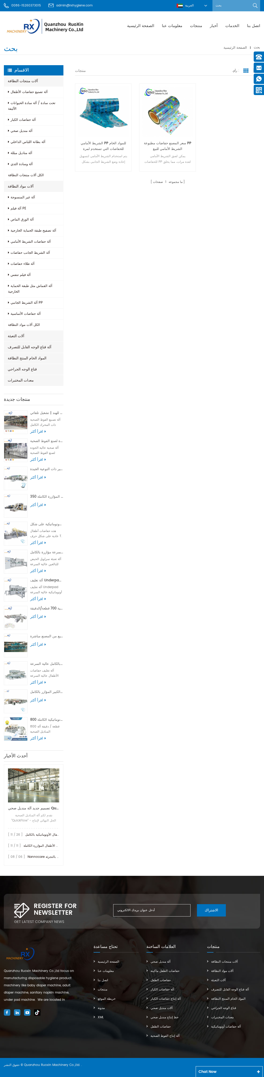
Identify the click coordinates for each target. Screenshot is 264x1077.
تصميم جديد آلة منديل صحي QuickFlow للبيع (33, 808)
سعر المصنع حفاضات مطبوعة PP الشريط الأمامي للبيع (167, 146)
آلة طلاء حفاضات (23, 264)
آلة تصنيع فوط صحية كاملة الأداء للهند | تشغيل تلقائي (46, 413)
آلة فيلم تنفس (21, 275)
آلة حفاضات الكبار (23, 120)
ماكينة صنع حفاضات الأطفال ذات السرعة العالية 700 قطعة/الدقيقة (46, 608)
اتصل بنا (253, 26)
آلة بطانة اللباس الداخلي (28, 142)
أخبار (214, 26)
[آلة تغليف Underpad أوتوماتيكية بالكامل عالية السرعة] (16, 589)
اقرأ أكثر (36, 432)
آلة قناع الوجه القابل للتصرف (29, 347)
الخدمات (232, 26)
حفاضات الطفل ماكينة (165, 971)
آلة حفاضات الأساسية (26, 314)
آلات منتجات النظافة (23, 81)
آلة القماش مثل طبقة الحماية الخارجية (30, 288)
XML (101, 1017)
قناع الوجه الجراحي (22, 369)
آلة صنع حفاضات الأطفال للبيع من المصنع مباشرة (46, 636)
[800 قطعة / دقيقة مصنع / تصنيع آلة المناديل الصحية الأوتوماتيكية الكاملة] (16, 729)
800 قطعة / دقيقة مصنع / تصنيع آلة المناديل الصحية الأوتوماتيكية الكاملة (46, 720)
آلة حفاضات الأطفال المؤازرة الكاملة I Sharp (53, 845)
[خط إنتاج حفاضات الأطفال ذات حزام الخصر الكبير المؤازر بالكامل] (16, 701)
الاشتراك (211, 910)
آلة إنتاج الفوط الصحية (165, 1035)
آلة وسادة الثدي (22, 164)
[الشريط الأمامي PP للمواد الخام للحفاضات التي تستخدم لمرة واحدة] (103, 111)
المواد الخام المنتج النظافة (27, 358)
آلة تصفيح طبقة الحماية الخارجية (33, 230)
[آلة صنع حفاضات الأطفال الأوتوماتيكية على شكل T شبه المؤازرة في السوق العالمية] (16, 533)
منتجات (196, 26)
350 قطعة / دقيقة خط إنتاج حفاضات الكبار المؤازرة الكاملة (46, 496)
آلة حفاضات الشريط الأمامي (31, 241)
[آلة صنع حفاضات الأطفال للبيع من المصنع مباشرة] (16, 645)
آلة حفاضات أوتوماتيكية (226, 1026)
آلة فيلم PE (18, 208)
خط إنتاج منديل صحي (164, 1017)
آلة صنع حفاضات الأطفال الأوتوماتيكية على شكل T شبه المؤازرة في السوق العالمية (46, 524)
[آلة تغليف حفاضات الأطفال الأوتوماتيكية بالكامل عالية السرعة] (16, 673)
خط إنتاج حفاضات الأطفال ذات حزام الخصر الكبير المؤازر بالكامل (46, 692)
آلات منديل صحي (161, 1008)
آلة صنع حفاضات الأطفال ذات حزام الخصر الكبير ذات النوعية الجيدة (46, 469)
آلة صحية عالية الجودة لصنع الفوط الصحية (46, 441)
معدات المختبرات (21, 380)
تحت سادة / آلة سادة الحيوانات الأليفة (31, 106)
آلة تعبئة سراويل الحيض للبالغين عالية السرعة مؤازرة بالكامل (46, 552)
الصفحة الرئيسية (140, 26)
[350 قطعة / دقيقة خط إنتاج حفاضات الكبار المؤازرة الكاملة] (16, 506)
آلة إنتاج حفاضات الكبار (166, 998)
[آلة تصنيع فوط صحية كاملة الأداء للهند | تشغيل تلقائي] (16, 422)
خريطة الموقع (107, 998)
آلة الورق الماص (22, 219)
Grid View (246, 71)
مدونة (101, 1008)
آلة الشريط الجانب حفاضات (30, 253)
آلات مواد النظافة (21, 186)
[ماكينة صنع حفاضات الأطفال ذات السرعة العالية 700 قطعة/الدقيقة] (16, 618)
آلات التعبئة (16, 336)
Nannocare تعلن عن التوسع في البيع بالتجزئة (58, 856)
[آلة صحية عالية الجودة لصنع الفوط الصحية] (16, 450)
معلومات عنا (172, 26)
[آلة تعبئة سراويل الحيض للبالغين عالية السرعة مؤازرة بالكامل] (16, 561)
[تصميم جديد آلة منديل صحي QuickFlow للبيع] (33, 785)
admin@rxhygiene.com (74, 5)
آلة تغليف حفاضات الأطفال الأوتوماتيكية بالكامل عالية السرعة (46, 664)
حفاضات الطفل (161, 980)
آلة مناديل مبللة (21, 153)
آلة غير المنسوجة (23, 197)
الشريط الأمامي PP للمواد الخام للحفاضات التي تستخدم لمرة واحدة (103, 146)
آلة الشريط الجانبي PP (27, 303)
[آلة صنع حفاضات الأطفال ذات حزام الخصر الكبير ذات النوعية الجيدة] (16, 478)
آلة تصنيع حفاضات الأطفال (29, 92)
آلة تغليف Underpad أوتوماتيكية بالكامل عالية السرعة (46, 580)
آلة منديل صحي (21, 131)
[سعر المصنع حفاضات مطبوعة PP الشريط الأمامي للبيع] (167, 111)
